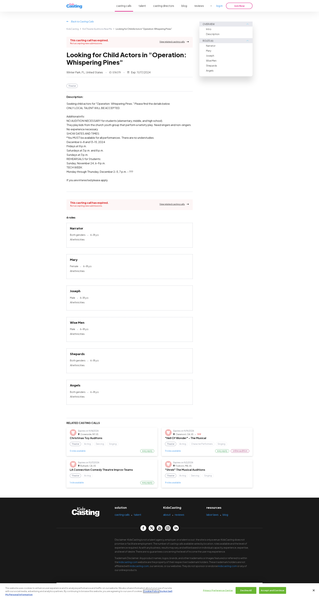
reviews (199, 5)
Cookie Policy (151, 591)
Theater (72, 86)
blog (184, 5)
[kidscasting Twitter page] (151, 528)
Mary (208, 50)
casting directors (163, 5)
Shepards (211, 65)
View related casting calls (172, 41)
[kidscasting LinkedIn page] (176, 528)
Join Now (239, 5)
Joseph (210, 55)
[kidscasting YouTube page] (159, 528)
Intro (208, 29)
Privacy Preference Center (218, 590)
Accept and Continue (272, 590)
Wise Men (211, 60)
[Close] (313, 590)
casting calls (123, 5)
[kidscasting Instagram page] (168, 528)
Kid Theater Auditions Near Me (97, 29)
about (167, 514)
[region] (159, 590)
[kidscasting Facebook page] (143, 528)
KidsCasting (72, 29)
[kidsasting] (74, 6)
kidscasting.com (128, 562)
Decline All (246, 590)
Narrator (210, 45)
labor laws (212, 514)
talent (142, 5)
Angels (209, 70)
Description (212, 34)
